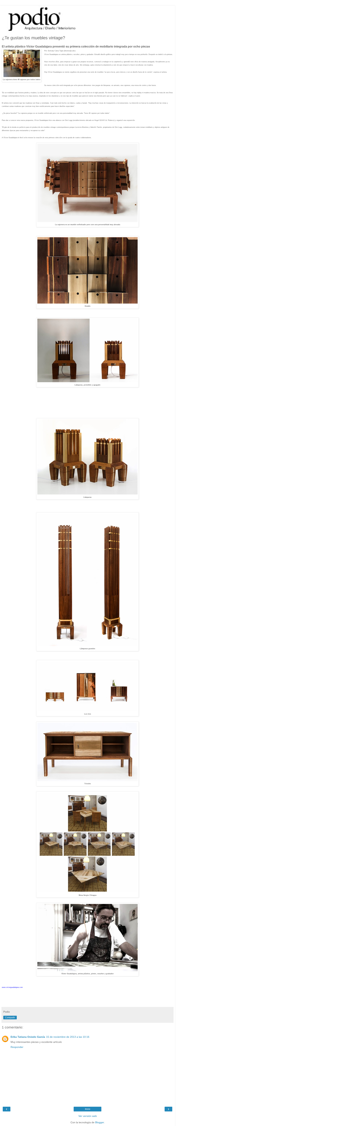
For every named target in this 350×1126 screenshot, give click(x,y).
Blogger (99, 1122)
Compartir (10, 1017)
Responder (17, 1047)
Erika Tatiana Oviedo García (28, 1036)
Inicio (87, 1109)
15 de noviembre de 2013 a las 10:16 (67, 1036)
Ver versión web (87, 1116)
